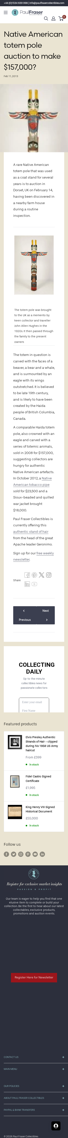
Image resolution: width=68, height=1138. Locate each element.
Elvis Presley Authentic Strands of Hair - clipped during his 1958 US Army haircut (42, 744)
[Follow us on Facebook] (6, 854)
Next (45, 610)
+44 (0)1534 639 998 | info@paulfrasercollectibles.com (34, 3)
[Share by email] (48, 576)
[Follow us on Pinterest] (28, 854)
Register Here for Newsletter (34, 977)
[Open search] (46, 18)
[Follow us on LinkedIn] (42, 854)
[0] (61, 18)
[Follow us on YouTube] (35, 854)
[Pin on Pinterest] (34, 576)
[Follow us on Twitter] (13, 854)
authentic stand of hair (30, 532)
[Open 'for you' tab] (55, 1125)
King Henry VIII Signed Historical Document (40, 809)
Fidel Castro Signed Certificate (38, 778)
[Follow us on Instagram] (20, 854)
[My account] (53, 18)
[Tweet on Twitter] (41, 576)
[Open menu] (6, 12)
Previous (25, 620)
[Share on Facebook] (27, 576)
